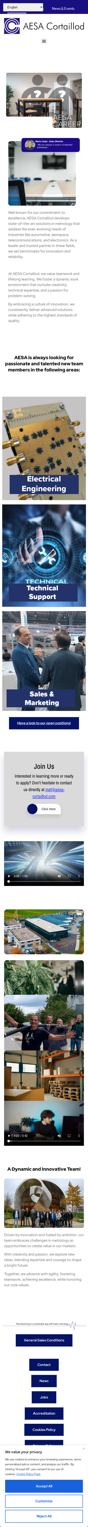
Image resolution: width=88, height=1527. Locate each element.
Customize (44, 1501)
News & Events (63, 8)
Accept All (44, 1486)
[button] (44, 41)
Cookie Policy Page (28, 1474)
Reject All (44, 1516)
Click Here (49, 809)
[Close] (83, 1448)
